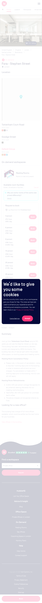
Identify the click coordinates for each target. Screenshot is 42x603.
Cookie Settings (15, 318)
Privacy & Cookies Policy (24, 310)
